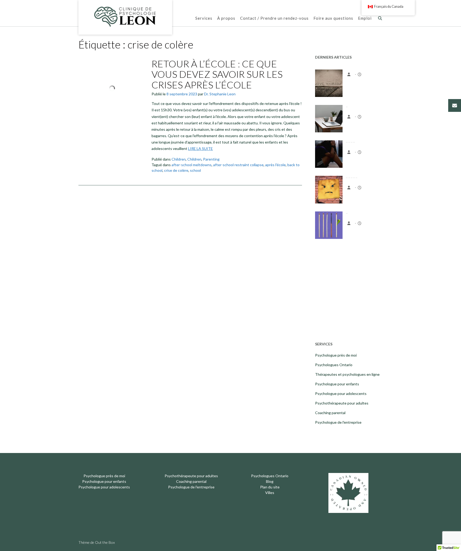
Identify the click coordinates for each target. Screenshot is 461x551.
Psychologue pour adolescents (341, 393)
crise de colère (176, 170)
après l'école (275, 164)
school (195, 170)
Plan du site (270, 487)
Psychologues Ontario (333, 364)
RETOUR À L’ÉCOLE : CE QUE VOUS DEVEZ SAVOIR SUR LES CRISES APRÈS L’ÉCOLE (217, 74)
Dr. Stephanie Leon (220, 94)
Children (179, 159)
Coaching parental (330, 412)
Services (203, 18)
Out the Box (105, 542)
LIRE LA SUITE (200, 148)
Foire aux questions (333, 18)
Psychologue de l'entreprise (338, 422)
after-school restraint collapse (238, 164)
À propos (226, 18)
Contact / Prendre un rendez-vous (274, 18)
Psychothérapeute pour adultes (341, 403)
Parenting (211, 159)
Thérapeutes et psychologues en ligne (347, 374)
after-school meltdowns (192, 164)
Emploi (365, 18)
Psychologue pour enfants (337, 384)
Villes (269, 492)
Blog (269, 481)
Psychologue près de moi (336, 355)
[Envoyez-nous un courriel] (454, 105)
